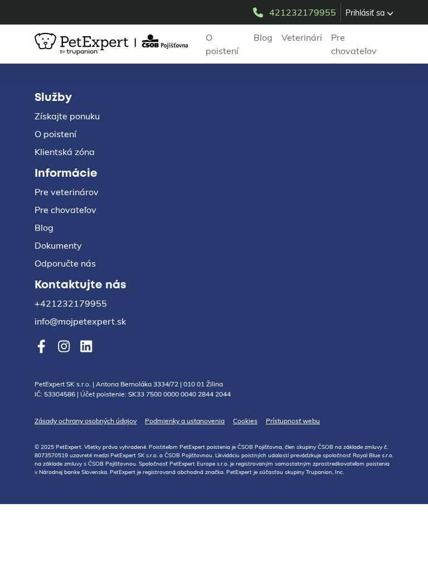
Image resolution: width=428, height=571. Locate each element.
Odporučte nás (65, 263)
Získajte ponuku (67, 116)
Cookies (245, 421)
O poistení (222, 44)
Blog (263, 37)
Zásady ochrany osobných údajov (86, 421)
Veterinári (301, 37)
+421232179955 (71, 303)
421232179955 (302, 12)
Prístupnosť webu (293, 421)
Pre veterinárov (67, 191)
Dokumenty (58, 245)
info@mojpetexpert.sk (80, 321)
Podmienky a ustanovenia (185, 421)
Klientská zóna (65, 151)
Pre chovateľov (354, 44)
